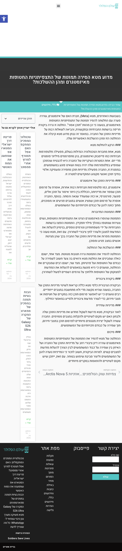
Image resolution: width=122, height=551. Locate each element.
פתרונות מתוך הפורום (49, 472)
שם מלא (115, 455)
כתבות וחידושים (49, 491)
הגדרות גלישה (50, 508)
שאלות (50, 464)
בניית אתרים (9, 547)
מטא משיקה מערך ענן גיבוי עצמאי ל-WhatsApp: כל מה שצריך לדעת (14, 521)
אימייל (116, 465)
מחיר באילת (50, 483)
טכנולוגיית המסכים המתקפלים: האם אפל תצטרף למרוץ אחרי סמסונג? (13, 464)
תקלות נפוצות (50, 458)
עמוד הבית (115, 105)
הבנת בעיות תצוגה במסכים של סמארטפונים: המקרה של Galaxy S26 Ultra (22, 311)
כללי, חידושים (49, 105)
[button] (4, 19)
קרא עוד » (28, 258)
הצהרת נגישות (23, 533)
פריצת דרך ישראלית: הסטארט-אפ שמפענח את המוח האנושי (14, 482)
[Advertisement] (61, 33)
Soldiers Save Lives (19, 538)
